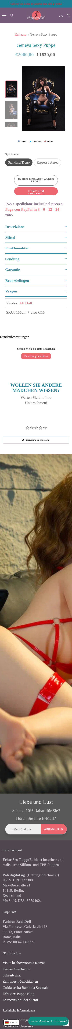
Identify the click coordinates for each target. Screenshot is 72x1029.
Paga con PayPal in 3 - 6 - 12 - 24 (32, 209)
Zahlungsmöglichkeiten (20, 981)
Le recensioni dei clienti (20, 1000)
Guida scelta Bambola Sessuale (25, 988)
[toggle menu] (4, 15)
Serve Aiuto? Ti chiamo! (48, 1021)
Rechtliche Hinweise (18, 1026)
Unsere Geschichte (16, 969)
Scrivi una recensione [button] (37, 439)
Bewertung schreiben (36, 356)
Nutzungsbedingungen (20, 1020)
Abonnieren (53, 829)
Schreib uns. (12, 975)
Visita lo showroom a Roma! (24, 963)
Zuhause (20, 34)
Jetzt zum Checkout (36, 192)
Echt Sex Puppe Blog (18, 994)
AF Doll (25, 303)
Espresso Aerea (47, 162)
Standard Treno (19, 162)
